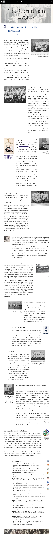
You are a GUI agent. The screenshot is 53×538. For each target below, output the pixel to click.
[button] (1, 2)
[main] (26, 13)
